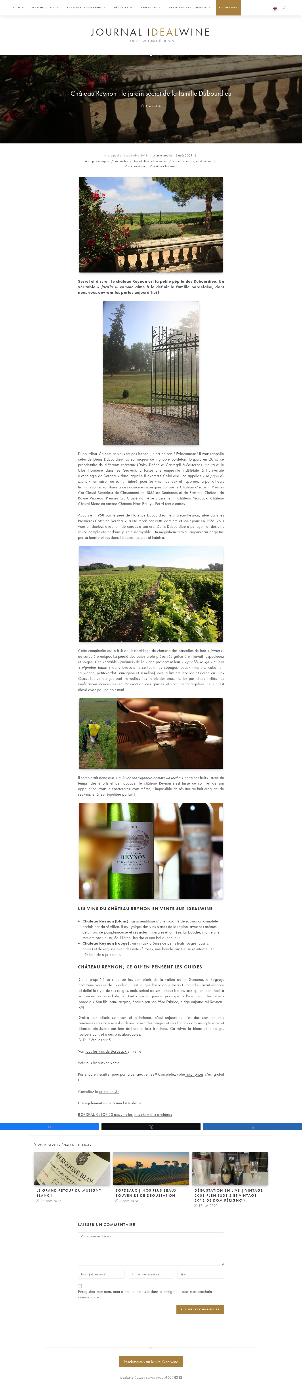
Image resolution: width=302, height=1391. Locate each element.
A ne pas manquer (97, 161)
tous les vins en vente (103, 1062)
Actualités (155, 106)
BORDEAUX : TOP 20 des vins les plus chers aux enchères (125, 1114)
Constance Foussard (163, 166)
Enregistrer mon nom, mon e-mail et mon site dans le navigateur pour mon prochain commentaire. (145, 1294)
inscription (194, 1074)
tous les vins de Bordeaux (107, 1051)
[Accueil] (142, 106)
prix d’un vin (109, 1091)
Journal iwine (151, 32)
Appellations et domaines (150, 161)
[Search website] (284, 8)
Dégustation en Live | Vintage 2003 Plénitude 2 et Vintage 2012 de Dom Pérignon (229, 1195)
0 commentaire (135, 166)
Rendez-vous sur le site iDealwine (151, 1361)
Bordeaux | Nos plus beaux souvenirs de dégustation (146, 1193)
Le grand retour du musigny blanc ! (68, 1193)
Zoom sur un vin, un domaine (192, 161)
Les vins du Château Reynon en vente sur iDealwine (145, 908)
